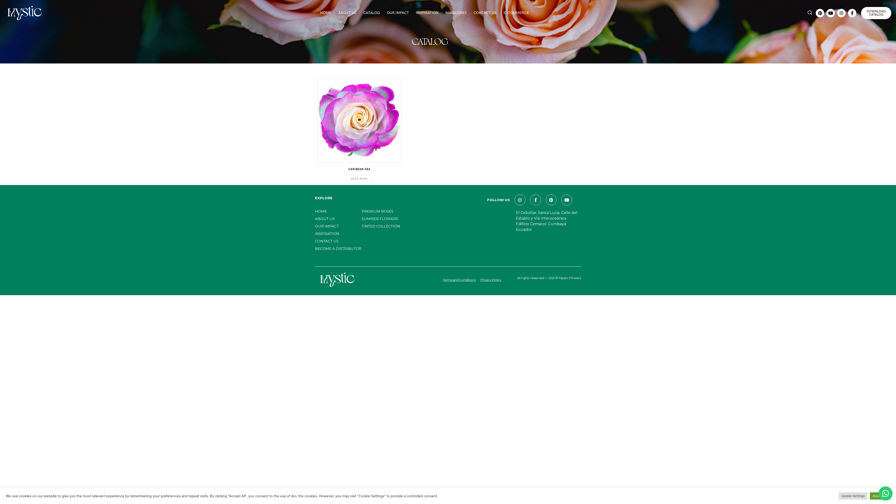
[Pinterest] (820, 13)
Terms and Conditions (459, 280)
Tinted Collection (381, 226)
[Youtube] (830, 13)
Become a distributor (338, 248)
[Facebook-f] (852, 13)
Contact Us (485, 13)
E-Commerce (516, 13)
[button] (810, 13)
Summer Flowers (380, 219)
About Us (347, 13)
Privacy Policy (490, 280)
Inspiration (427, 13)
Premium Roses (377, 211)
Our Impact (398, 13)
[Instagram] (841, 13)
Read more (359, 178)
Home (325, 13)
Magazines (456, 13)
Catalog (371, 13)
